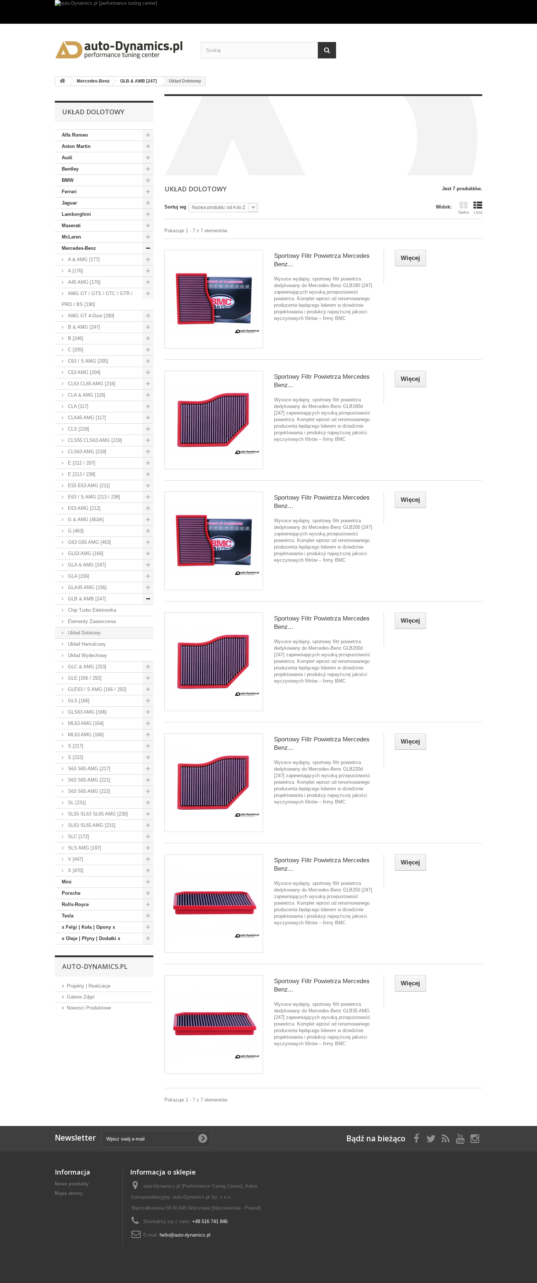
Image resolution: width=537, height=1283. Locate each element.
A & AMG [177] (83, 259)
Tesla (67, 916)
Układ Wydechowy (86, 655)
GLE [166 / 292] (84, 678)
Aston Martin (76, 146)
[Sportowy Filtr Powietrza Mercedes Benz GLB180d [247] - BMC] (213, 420)
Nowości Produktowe (89, 1008)
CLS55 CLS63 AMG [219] (94, 440)
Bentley (70, 169)
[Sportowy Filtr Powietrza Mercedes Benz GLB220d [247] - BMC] (213, 782)
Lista (478, 212)
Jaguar (69, 203)
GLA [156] (77, 576)
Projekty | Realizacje (88, 986)
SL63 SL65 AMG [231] (90, 825)
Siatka (463, 212)
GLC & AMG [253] (86, 666)
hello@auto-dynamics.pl (185, 1235)
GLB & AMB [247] (86, 599)
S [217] (74, 746)
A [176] (74, 271)
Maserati (71, 225)
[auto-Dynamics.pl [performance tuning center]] (268, 12)
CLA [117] (77, 406)
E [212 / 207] (80, 463)
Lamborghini (76, 214)
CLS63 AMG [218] (86, 451)
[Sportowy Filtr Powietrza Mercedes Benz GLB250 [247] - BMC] (213, 903)
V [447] (74, 859)
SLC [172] (77, 836)
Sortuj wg (175, 207)
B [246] (74, 338)
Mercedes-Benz (79, 248)
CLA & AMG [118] (85, 395)
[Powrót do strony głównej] (62, 81)
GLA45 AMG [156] (86, 587)
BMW (67, 180)
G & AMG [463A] (85, 519)
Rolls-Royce (75, 904)
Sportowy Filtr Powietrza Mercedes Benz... (322, 260)
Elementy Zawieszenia (91, 621)
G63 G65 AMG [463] (88, 542)
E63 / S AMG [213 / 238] (93, 497)
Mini (67, 882)
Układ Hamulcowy (86, 644)
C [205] (74, 349)
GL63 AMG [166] (84, 553)
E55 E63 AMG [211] (88, 485)
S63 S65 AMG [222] (88, 791)
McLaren (71, 237)
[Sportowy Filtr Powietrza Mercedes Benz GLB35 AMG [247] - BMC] (213, 1024)
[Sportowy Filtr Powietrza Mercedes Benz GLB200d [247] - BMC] (213, 661)
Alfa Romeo (75, 135)
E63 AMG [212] (83, 508)
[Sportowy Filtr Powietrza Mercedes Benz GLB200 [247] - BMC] (213, 541)
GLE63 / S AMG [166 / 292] (96, 689)
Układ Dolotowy (83, 632)
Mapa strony (69, 1193)
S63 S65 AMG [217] (88, 768)
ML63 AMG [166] (85, 734)
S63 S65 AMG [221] (88, 780)
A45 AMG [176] (83, 282)
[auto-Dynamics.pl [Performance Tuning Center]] (122, 47)
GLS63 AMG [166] (86, 712)
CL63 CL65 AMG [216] (90, 383)
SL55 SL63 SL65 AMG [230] (97, 814)
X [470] (74, 870)
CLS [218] (77, 429)
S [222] (74, 757)
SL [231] (76, 802)
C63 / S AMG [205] (87, 361)
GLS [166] (78, 700)
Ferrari (69, 191)
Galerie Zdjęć (81, 997)
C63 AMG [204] (83, 372)
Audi (67, 157)
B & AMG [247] (83, 327)
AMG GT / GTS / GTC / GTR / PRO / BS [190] (97, 299)
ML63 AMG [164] (85, 723)
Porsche (71, 893)
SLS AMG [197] (83, 848)
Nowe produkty (72, 1184)
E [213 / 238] (80, 474)
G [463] (75, 531)
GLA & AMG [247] (86, 565)
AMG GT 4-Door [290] (90, 315)
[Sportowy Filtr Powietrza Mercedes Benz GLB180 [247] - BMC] (213, 299)
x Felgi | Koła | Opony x (88, 927)
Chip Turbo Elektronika (91, 610)
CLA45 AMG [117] (86, 417)
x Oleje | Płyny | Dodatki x (91, 938)
